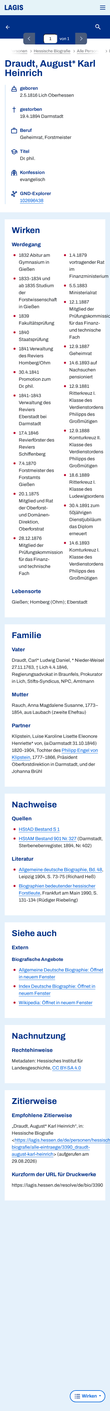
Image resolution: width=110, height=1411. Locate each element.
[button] (102, 7)
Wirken (89, 1395)
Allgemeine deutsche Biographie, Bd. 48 (60, 869)
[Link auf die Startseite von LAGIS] (34, 7)
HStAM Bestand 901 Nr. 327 (48, 838)
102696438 (31, 200)
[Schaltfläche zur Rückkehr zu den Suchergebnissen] (8, 27)
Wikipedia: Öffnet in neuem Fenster (55, 1002)
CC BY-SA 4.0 (66, 1067)
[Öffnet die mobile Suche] (98, 27)
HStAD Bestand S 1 (39, 829)
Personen (18, 51)
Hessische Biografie (52, 51)
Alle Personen (90, 51)
